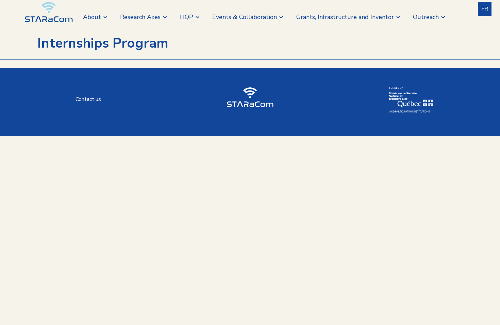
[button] (95, 17)
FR (484, 9)
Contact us (88, 99)
